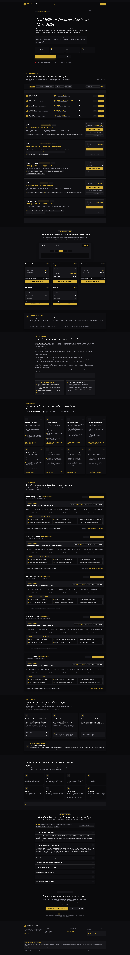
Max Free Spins (59, 86)
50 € (56, 251)
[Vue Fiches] (104, 86)
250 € (65, 251)
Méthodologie (81, 4)
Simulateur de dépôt (49, 931)
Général (43, 824)
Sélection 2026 (51, 824)
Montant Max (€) (49, 86)
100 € (60, 251)
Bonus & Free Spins (48, 929)
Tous (37, 824)
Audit (87, 536)
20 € (52, 251)
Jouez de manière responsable (45, 62)
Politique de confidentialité (71, 928)
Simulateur (58, 4)
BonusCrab (68, 86)
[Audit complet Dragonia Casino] (96, 568)
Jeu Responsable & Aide (104, 0)
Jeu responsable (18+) (71, 931)
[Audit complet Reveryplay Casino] (96, 528)
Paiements (49, 826)
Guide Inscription (40, 826)
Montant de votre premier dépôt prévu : (51, 245)
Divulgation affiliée (69, 929)
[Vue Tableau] (102, 86)
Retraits (56, 826)
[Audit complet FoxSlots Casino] (96, 648)
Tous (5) (32, 86)
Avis (70, 4)
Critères (65, 4)
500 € (70, 251)
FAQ (87, 4)
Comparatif (49, 4)
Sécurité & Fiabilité (61, 824)
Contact (46, 935)
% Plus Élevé (40, 86)
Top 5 (103, 4)
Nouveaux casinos (48, 926)
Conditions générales (70, 926)
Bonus (74, 4)
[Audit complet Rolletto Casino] (96, 608)
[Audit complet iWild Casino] (97, 688)
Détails (95, 95)
